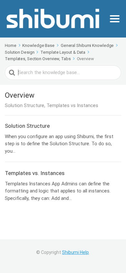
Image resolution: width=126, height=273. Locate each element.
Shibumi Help (75, 252)
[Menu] (115, 18)
